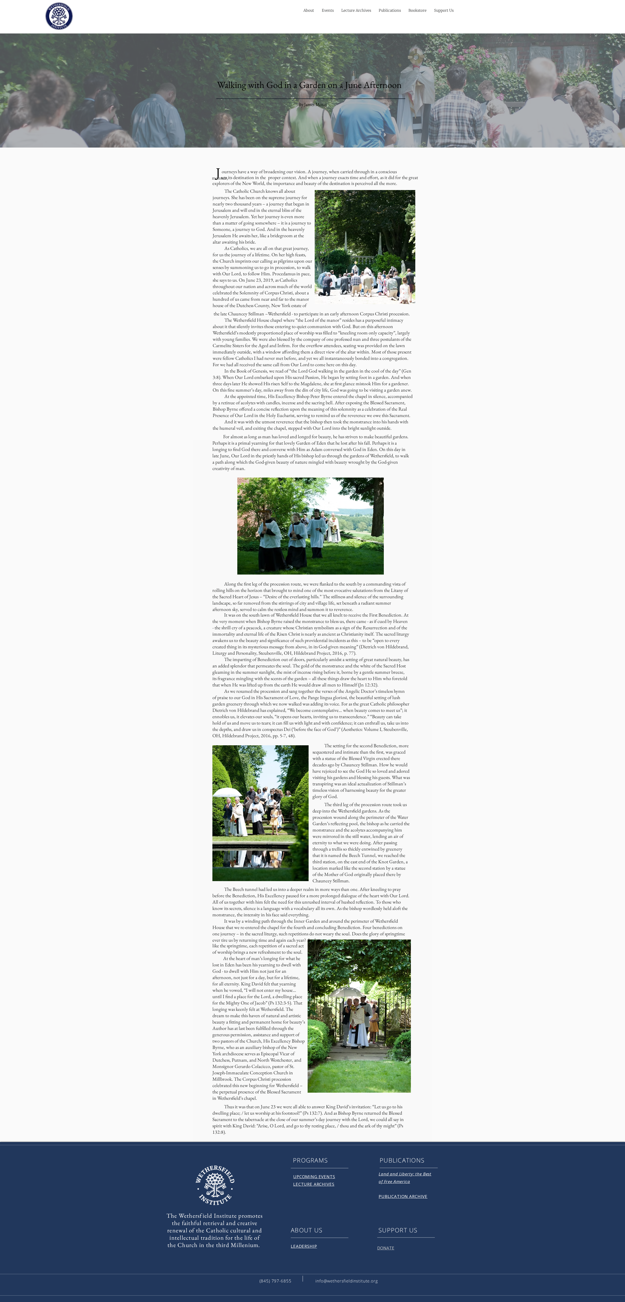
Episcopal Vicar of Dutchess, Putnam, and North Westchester (253, 1056)
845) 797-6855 (276, 1281)
